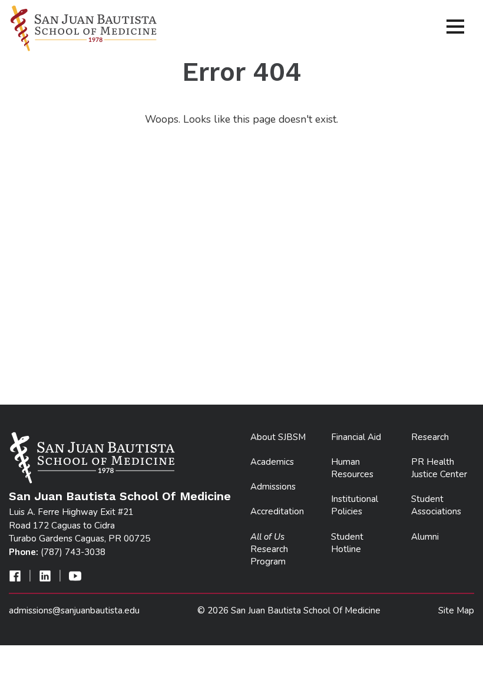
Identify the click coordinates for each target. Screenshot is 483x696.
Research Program (269, 549)
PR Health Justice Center (439, 468)
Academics (272, 462)
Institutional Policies (354, 505)
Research (430, 437)
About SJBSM (278, 437)
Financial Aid (356, 437)
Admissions (273, 487)
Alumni (425, 537)
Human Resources (352, 468)
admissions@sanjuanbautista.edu (74, 610)
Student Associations (436, 505)
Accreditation (277, 511)
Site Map (456, 610)
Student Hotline (347, 543)
